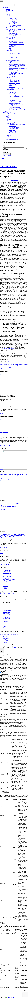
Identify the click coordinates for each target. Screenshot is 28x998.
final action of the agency (17, 363)
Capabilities (6, 27)
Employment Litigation (14, 66)
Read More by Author (5, 445)
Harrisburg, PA (12, 18)
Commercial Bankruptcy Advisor (17, 124)
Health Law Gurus (13, 128)
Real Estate (11, 46)
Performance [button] (3, 716)
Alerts (7, 115)
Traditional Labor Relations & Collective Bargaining (16, 74)
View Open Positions (5, 564)
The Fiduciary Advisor (14, 127)
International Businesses (14, 103)
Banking (11, 38)
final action (8, 363)
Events (7, 120)
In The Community (10, 10)
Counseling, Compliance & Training (17, 64)
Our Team (5, 111)
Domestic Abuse (13, 57)
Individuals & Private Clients (16, 101)
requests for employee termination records (14, 365)
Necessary (4, 672)
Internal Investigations (14, 70)
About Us (5, 7)
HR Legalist (12, 130)
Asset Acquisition (13, 30)
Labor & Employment (11, 62)
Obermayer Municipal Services (16, 44)
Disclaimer (5, 586)
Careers (8, 14)
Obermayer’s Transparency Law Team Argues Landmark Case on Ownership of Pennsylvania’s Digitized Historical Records (12, 536)
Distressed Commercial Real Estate (17, 40)
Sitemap (5, 588)
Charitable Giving (13, 92)
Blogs (7, 116)
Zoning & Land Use (14, 49)
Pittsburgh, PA (12, 23)
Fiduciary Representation (15, 34)
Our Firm (8, 9)
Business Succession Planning (16, 91)
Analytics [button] (2, 729)
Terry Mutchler (14, 180)
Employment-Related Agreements (17, 65)
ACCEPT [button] (20, 647)
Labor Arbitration (13, 72)
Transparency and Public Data (16, 88)
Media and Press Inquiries (12, 139)
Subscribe (2, 413)
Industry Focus (9, 97)
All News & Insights (11, 114)
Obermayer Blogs (10, 123)
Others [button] (1, 922)
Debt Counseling (13, 33)
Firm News (8, 119)
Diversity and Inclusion (11, 13)
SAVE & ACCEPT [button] (4, 996)
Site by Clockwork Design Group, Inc (9, 593)
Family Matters (12, 126)
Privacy (5, 587)
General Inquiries (10, 138)
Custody (11, 54)
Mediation (11, 58)
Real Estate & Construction (15, 108)
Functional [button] (2, 682)
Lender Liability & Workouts (16, 36)
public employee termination (17, 364)
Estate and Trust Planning (15, 93)
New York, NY (12, 21)
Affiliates (8, 11)
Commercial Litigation (14, 80)
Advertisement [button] (3, 791)
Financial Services (13, 99)
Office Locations (10, 15)
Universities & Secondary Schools (17, 109)
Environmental (12, 84)
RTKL (1, 367)
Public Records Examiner (15, 132)
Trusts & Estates (10, 89)
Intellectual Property (13, 41)
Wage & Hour (12, 76)
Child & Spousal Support (15, 53)
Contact (5, 134)
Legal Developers (13, 131)
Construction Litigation (14, 81)
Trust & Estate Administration (16, 96)
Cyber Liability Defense (14, 83)
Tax (10, 48)
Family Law (9, 50)
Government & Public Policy (13, 60)
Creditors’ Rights (13, 31)
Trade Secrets (12, 87)
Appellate (11, 79)
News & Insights (7, 112)
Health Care (12, 100)
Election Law (12, 61)
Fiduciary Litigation (13, 95)
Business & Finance (10, 37)
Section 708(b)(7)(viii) (9, 367)
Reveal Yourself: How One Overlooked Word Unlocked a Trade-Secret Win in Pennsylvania (14, 475)
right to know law (20, 365)
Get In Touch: (9, 135)
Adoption (11, 52)
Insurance (11, 85)
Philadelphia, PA (13, 22)
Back (2, 0)
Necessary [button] (2, 671)
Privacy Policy (13, 647)
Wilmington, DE (13, 26)
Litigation (8, 77)
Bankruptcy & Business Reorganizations (15, 29)
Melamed (7, 364)
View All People (7, 155)
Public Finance (12, 45)
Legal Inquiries (9, 136)
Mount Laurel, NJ (13, 19)
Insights (8, 118)
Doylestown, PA (13, 17)
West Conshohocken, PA (15, 25)
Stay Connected (4, 160)
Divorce (11, 56)
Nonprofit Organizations (14, 107)
